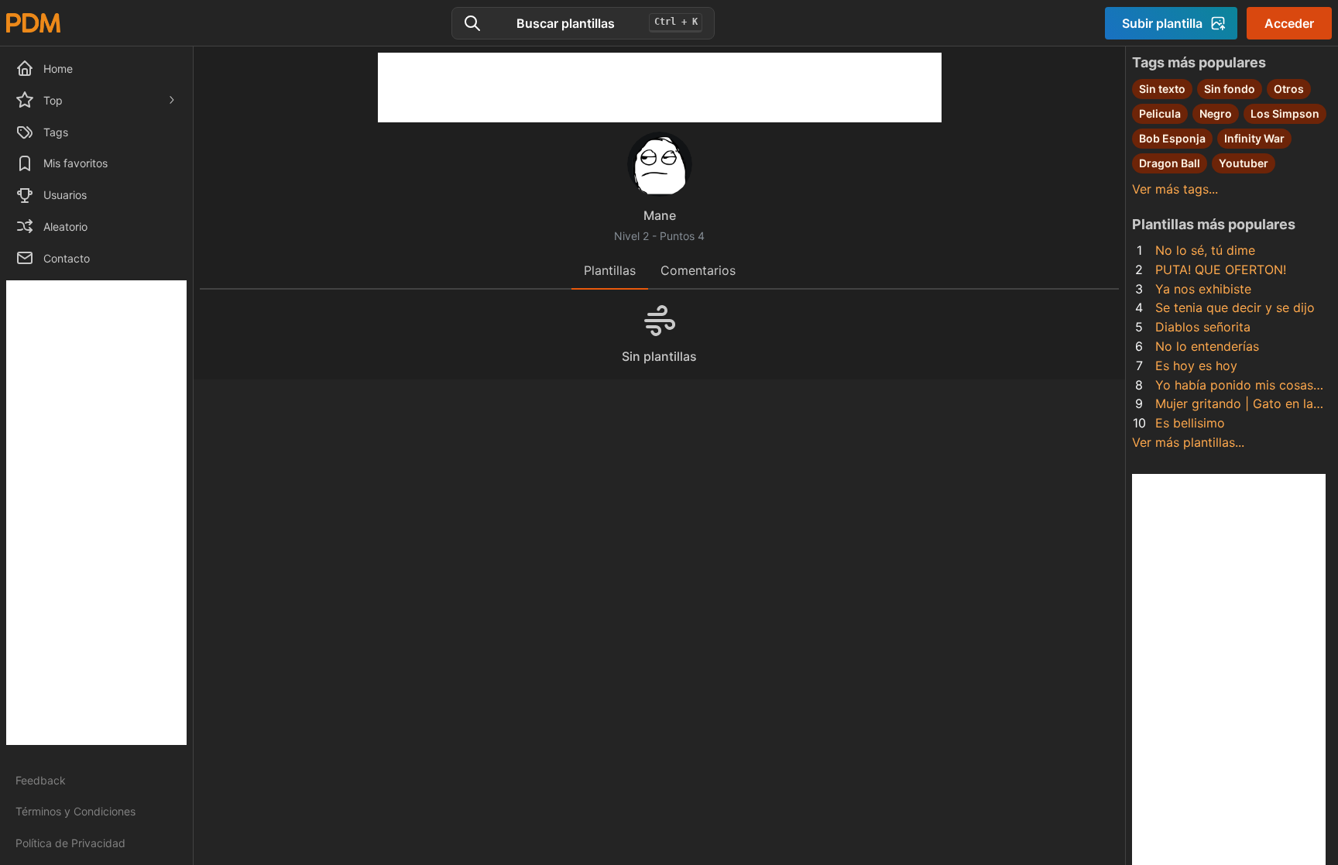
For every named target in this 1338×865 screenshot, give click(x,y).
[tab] (609, 271)
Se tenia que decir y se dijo (1235, 307)
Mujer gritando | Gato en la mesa (1234, 405)
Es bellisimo (1190, 423)
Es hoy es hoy (1196, 365)
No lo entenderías (1207, 346)
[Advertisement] (96, 512)
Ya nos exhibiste (1203, 289)
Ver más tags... (1175, 189)
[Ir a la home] (33, 23)
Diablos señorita (1203, 327)
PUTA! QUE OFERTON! (1220, 269)
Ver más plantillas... (1188, 442)
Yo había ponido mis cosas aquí (1234, 386)
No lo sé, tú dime (1205, 250)
